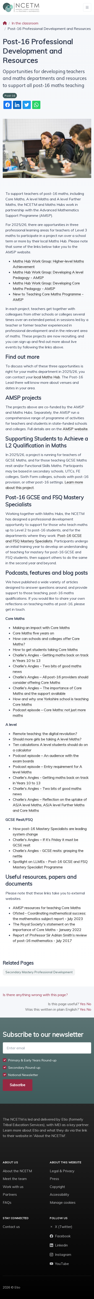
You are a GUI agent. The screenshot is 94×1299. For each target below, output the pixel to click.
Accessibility (59, 1194)
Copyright (57, 1187)
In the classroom (25, 23)
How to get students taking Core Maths (45, 649)
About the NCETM (17, 1171)
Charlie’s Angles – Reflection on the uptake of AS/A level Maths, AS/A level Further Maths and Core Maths (50, 805)
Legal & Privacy (62, 1171)
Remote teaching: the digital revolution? (45, 733)
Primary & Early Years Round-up (32, 1060)
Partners (10, 1194)
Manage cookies (63, 1202)
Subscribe (17, 1085)
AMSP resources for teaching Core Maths (47, 907)
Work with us (13, 1187)
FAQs (7, 1202)
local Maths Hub (47, 377)
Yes (83, 1004)
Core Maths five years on (33, 633)
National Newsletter (23, 1075)
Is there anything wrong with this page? (35, 994)
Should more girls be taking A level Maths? (47, 739)
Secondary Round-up (24, 1068)
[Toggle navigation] (87, 7)
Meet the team (15, 1179)
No (88, 1004)
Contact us (11, 1227)
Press (54, 1179)
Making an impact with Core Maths (41, 627)
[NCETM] (21, 7)
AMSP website (75, 429)
